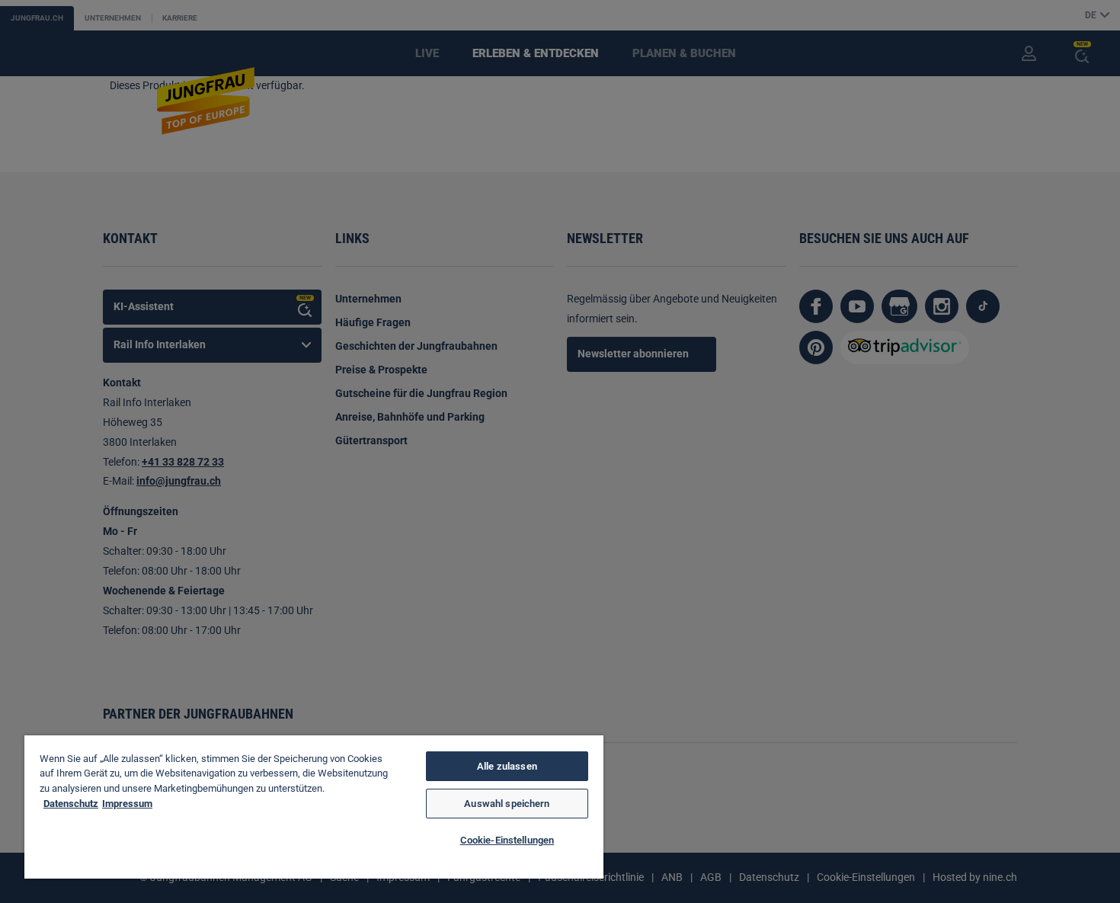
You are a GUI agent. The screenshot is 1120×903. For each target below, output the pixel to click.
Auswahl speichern (506, 803)
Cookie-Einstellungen (507, 840)
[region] (313, 807)
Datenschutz (70, 803)
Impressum (127, 803)
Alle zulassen (507, 766)
